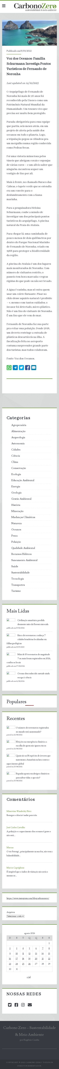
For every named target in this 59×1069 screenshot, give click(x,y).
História (15, 505)
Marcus (10, 847)
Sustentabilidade (20, 572)
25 (23, 964)
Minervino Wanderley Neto (19, 811)
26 (29, 964)
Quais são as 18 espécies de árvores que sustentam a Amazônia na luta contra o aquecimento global (29, 759)
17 (17, 958)
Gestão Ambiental (21, 499)
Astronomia (17, 443)
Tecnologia (17, 579)
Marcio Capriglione (15, 867)
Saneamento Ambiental (24, 560)
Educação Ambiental (22, 480)
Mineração (17, 511)
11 (23, 953)
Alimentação (18, 431)
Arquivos (11, 912)
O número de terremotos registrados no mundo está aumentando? (32, 729)
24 (17, 964)
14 (43, 953)
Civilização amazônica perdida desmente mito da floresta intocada (32, 622)
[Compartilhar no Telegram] (15, 367)
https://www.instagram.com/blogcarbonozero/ (28, 898)
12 (29, 953)
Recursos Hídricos (21, 554)
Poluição (16, 542)
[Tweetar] (21, 367)
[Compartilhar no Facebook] (27, 367)
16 (10, 958)
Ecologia (16, 474)
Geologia (16, 492)
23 (10, 964)
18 (23, 958)
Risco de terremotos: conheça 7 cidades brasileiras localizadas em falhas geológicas (27, 639)
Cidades (15, 449)
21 (43, 958)
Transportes (18, 585)
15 (49, 953)
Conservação (18, 468)
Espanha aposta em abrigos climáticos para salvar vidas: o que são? (32, 775)
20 (36, 958)
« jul (29, 977)
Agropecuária (18, 425)
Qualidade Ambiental (23, 548)
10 (17, 953)
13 (36, 953)
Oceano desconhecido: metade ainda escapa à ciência (33, 675)
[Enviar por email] (33, 367)
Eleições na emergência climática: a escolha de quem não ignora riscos (31, 743)
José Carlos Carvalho (16, 827)
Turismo (16, 591)
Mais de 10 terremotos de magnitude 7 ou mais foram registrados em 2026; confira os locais (29, 658)
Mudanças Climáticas (23, 517)
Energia (15, 486)
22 (49, 958)
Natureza (16, 523)
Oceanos (16, 529)
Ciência (15, 456)
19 (29, 958)
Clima (14, 462)
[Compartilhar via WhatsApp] (9, 367)
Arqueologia (18, 437)
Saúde (14, 566)
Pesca (14, 536)
